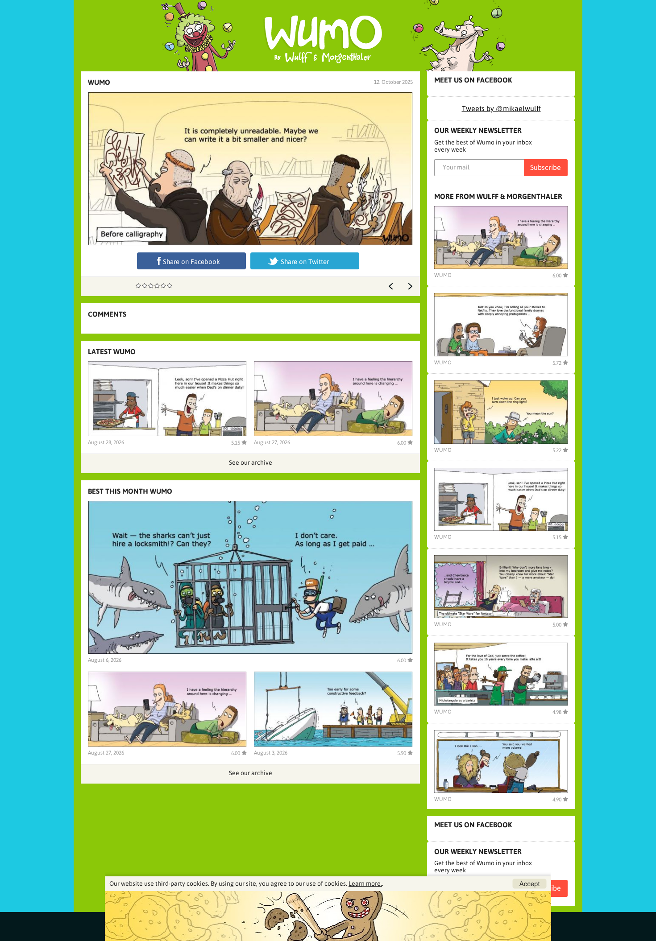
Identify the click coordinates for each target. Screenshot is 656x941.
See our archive (250, 462)
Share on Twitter (305, 261)
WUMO (99, 82)
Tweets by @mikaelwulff (501, 108)
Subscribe (545, 167)
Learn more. (365, 883)
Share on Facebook (191, 261)
